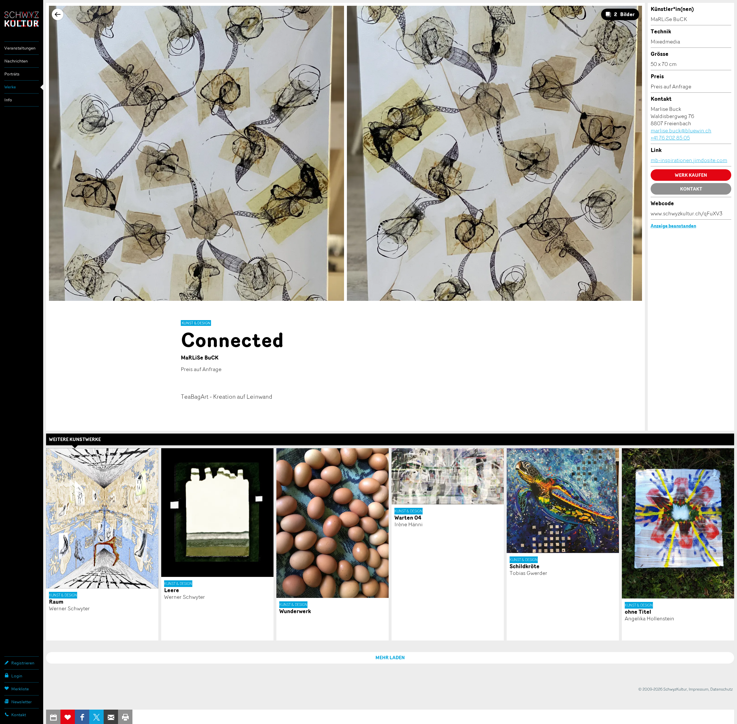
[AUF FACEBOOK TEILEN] (82, 717)
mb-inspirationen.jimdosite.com (689, 160)
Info (8, 100)
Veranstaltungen (19, 48)
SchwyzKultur (21, 19)
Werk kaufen (691, 175)
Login (16, 676)
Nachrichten (16, 61)
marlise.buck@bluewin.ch (681, 130)
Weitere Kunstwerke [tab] (75, 439)
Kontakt (18, 715)
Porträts (12, 74)
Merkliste (20, 689)
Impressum (698, 689)
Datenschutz (721, 689)
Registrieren (22, 663)
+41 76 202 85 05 (670, 137)
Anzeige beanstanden (673, 225)
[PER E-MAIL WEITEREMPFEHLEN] (111, 717)
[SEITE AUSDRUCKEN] (125, 717)
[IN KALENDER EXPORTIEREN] (53, 717)
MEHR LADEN (390, 657)
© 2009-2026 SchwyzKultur (662, 689)
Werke (10, 87)
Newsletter (21, 702)
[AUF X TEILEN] (96, 717)
